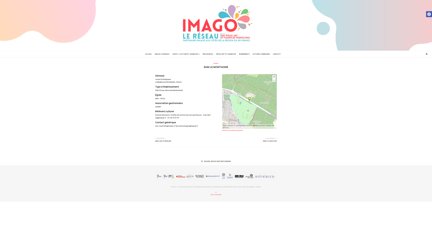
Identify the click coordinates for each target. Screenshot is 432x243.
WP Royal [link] (208, 187)
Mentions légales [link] (248, 187)
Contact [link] (277, 54)
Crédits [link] (258, 187)
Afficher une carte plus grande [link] (232, 130)
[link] (429, 14)
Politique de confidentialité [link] (222, 187)
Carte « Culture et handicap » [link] (186, 54)
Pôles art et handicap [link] (226, 54)
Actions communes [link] (261, 54)
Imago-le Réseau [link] (162, 54)
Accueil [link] (148, 54)
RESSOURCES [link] (208, 54)
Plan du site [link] (237, 187)
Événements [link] (244, 54)
